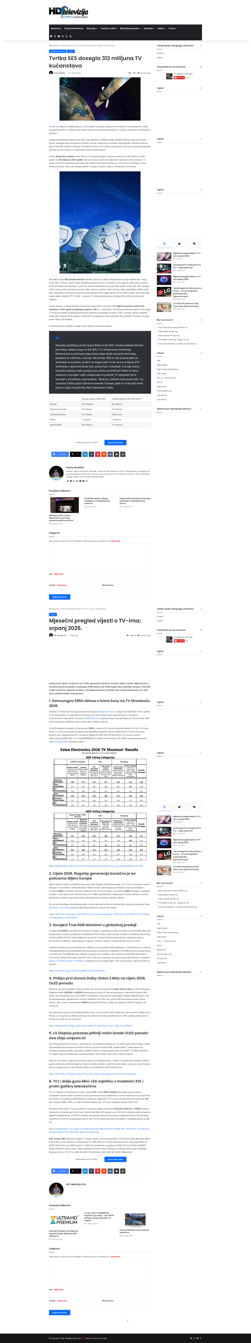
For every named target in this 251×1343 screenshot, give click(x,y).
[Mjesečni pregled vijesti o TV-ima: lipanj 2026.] (164, 280)
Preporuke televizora (73, 28)
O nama (172, 28)
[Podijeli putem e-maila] (116, 454)
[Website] (67, 481)
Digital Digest (162, 365)
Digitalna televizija (68, 46)
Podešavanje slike (130, 28)
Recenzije (91, 28)
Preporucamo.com (164, 391)
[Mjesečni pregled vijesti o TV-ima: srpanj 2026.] (164, 257)
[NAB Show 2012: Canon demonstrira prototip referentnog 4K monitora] (64, 505)
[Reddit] (104, 454)
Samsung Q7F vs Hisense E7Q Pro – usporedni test (187, 266)
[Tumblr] (91, 454)
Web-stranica (107, 585)
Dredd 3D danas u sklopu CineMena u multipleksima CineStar (97, 501)
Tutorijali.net (162, 395)
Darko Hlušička (59, 73)
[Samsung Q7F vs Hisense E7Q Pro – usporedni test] (164, 268)
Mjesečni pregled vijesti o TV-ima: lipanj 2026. (187, 278)
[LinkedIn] (85, 454)
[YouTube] (83, 481)
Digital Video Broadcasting (167, 369)
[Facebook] (70, 481)
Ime (56, 574)
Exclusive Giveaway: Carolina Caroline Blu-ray (177, 344)
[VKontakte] (110, 454)
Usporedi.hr (162, 399)
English (160, 57)
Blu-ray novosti (165, 320)
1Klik (158, 361)
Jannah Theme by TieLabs (96, 1338)
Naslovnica (56, 28)
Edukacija (148, 28)
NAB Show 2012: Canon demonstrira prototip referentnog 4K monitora (61, 518)
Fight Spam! (162, 373)
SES (57, 126)
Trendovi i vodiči (108, 28)
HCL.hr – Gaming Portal (166, 378)
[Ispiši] (122, 454)
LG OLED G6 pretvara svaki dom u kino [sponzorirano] (186, 305)
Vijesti (70, 51)
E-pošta (58, 585)
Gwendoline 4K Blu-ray (168, 331)
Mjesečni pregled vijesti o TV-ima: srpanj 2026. (187, 254)
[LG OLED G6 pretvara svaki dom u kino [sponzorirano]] (164, 307)
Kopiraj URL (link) (115, 442)
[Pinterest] (97, 454)
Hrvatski (160, 53)
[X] (74, 481)
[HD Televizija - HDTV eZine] (68, 12)
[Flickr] (80, 481)
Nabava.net (161, 386)
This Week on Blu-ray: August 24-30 (173, 340)
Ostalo (161, 28)
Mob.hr (160, 382)
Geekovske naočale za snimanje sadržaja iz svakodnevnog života (135, 501)
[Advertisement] (151, 8)
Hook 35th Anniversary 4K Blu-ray (172, 327)
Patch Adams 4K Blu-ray (168, 336)
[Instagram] (86, 481)
